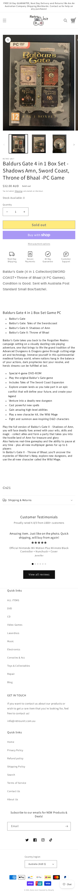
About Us (12, 799)
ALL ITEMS (13, 600)
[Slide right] (74, 145)
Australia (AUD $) (37, 864)
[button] (5, 20)
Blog (10, 682)
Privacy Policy (15, 750)
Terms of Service (16, 782)
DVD (9, 608)
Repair (11, 673)
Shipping (18, 191)
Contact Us (13, 791)
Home (10, 741)
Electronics (13, 649)
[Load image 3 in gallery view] (59, 143)
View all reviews (39, 574)
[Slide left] (4, 145)
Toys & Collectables (18, 665)
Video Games (14, 624)
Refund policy (15, 758)
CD (9, 616)
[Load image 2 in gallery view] (39, 143)
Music (10, 641)
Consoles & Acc (16, 657)
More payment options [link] (39, 243)
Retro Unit (34, 890)
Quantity (7, 204)
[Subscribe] (67, 826)
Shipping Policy (16, 766)
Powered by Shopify (46, 890)
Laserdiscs (13, 633)
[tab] (33, 564)
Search (11, 774)
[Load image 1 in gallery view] (18, 143)
